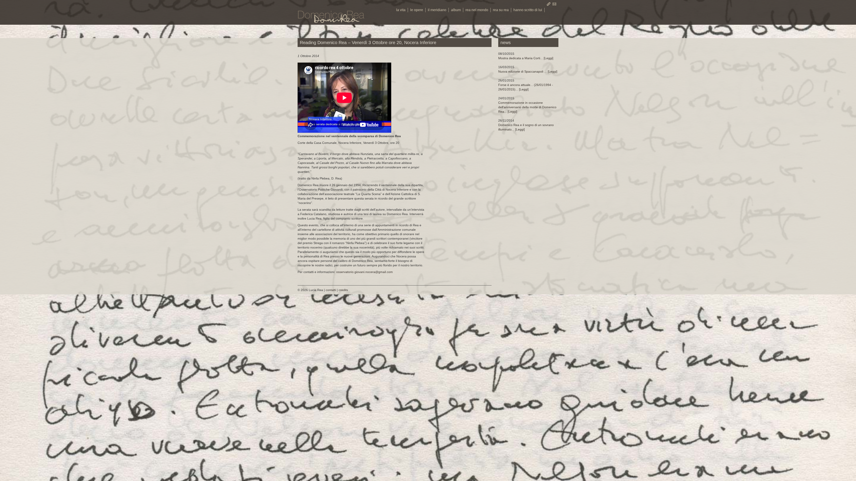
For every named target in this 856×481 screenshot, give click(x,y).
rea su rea (501, 10)
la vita (400, 10)
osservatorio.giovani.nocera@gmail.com (364, 272)
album (456, 10)
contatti (554, 4)
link (548, 4)
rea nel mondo (476, 10)
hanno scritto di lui (527, 10)
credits (343, 290)
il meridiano (437, 10)
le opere (416, 10)
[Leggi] (525, 58)
